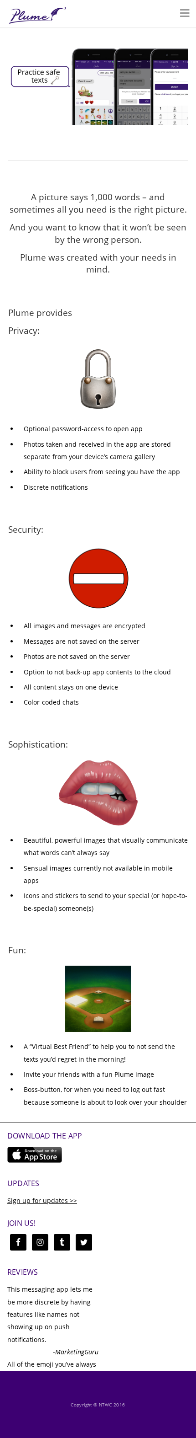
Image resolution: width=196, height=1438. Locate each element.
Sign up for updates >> (42, 1200)
